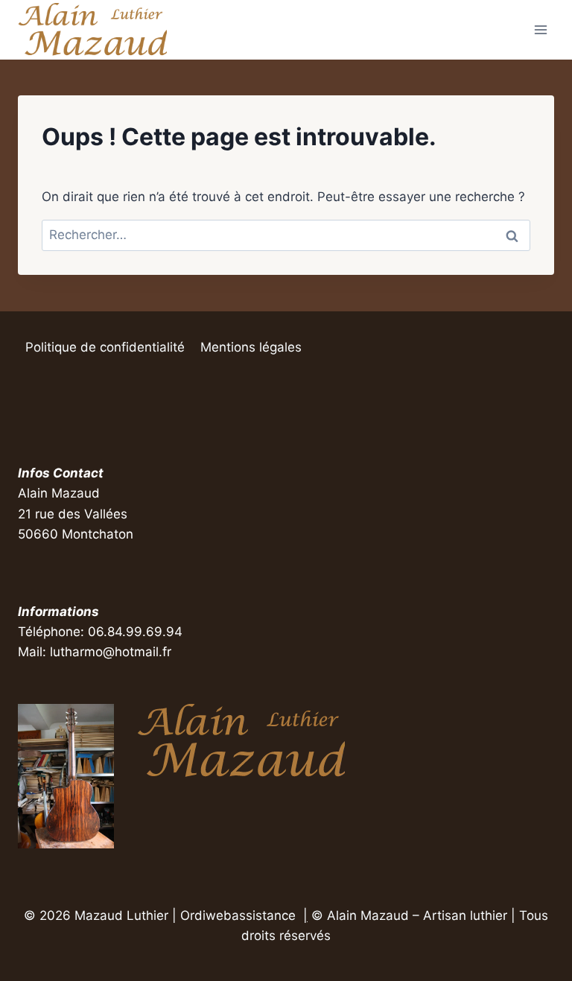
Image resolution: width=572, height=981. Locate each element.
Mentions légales (251, 347)
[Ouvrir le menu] (540, 29)
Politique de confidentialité (105, 347)
